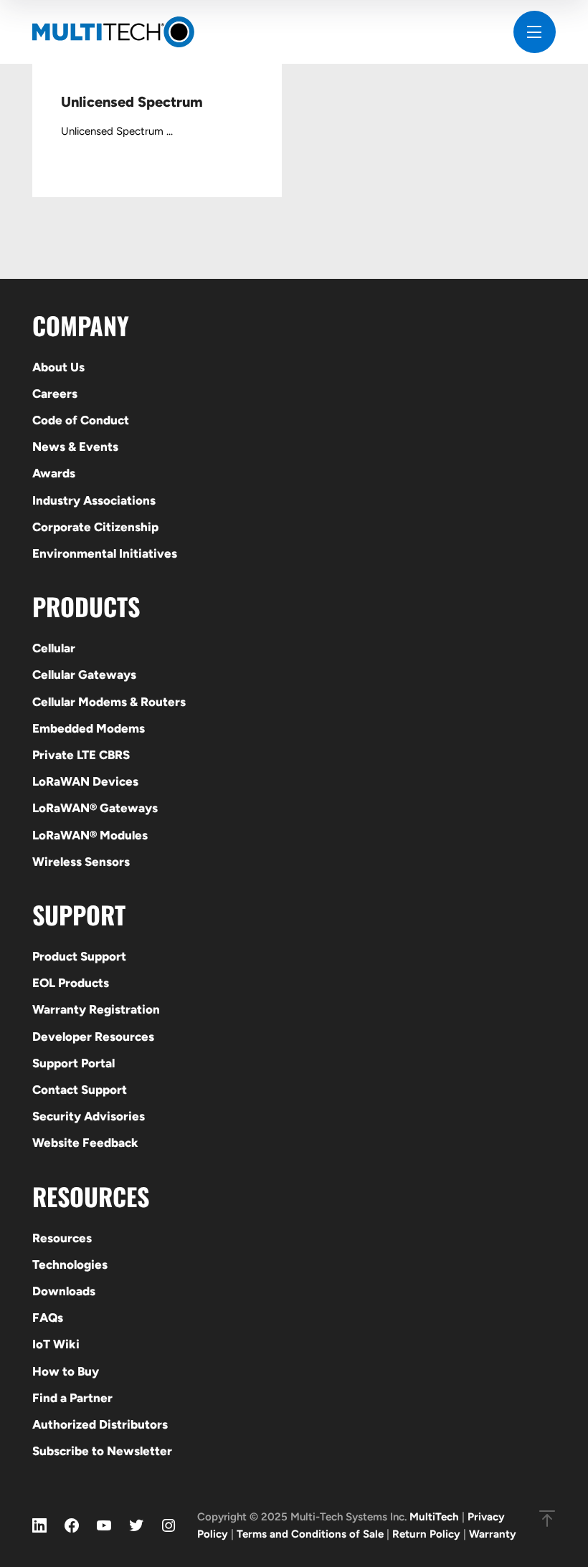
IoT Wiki (56, 1344)
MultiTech (434, 1516)
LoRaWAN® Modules (90, 835)
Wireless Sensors (81, 861)
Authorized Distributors (100, 1424)
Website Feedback (85, 1142)
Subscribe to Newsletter (102, 1451)
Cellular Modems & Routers (109, 702)
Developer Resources (93, 1036)
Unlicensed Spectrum (132, 101)
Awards (53, 473)
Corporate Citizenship (95, 527)
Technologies (70, 1264)
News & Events (75, 446)
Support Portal (73, 1063)
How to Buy (65, 1371)
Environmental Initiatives (104, 553)
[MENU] (534, 32)
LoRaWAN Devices (85, 781)
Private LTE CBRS (81, 755)
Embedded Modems (88, 728)
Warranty (492, 1534)
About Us (58, 367)
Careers (54, 393)
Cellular (53, 648)
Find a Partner (72, 1398)
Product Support (79, 956)
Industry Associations (94, 500)
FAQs (47, 1317)
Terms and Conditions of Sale (310, 1534)
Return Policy (426, 1534)
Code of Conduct (80, 420)
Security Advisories (88, 1116)
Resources (62, 1238)
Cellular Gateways (84, 674)
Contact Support (79, 1089)
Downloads (63, 1291)
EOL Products (70, 983)
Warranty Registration (96, 1009)
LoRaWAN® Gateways (95, 808)
